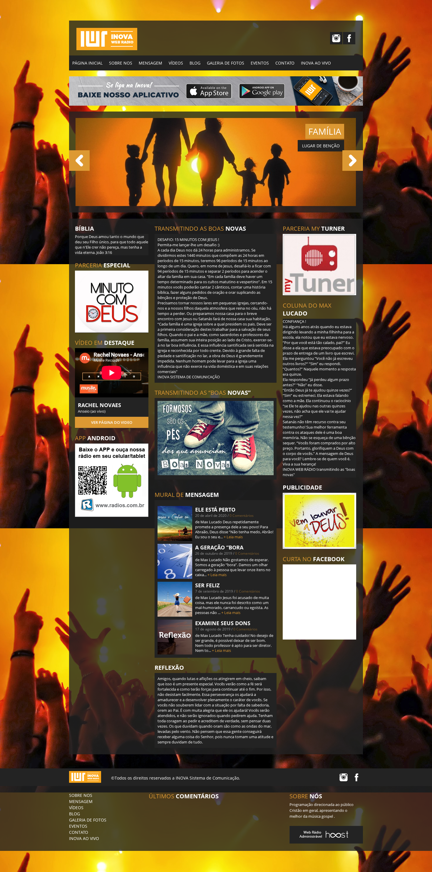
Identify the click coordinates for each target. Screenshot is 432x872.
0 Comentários (242, 515)
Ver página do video (111, 422)
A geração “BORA (219, 547)
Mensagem (150, 63)
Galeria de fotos (225, 63)
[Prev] (79, 160)
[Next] (352, 160)
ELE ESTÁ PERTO (215, 509)
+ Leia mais (233, 536)
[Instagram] (336, 38)
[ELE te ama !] (216, 205)
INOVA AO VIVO (316, 63)
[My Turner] (319, 264)
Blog (195, 63)
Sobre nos (120, 63)
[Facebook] (349, 38)
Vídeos (176, 63)
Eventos (260, 63)
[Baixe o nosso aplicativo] (111, 480)
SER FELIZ (207, 585)
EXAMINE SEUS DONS (222, 623)
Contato (284, 63)
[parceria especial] (111, 302)
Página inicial (87, 63)
